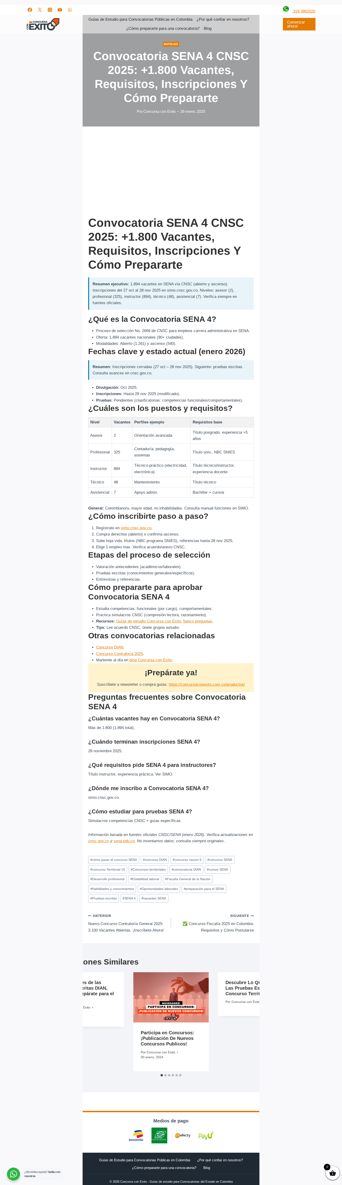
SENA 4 (129, 898)
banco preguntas (197, 621)
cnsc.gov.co (98, 841)
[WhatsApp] (70, 9)
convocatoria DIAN (186, 869)
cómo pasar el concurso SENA (113, 860)
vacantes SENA (153, 898)
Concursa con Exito (159, 111)
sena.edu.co (124, 841)
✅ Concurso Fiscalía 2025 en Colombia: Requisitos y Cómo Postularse (218, 923)
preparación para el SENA (204, 889)
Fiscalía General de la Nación (187, 879)
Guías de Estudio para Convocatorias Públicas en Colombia (140, 19)
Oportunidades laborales (159, 889)
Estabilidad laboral (144, 879)
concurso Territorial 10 (107, 869)
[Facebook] (30, 9)
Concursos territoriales (148, 869)
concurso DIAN (155, 860)
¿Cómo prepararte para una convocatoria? (163, 28)
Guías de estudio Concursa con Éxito (148, 621)
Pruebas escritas (103, 898)
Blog (207, 28)
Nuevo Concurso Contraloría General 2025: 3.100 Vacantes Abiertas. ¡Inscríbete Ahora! (126, 923)
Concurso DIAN (109, 647)
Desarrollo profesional (107, 879)
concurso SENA (219, 860)
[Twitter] (40, 9)
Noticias (171, 44)
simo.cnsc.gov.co (136, 528)
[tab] (162, 1075)
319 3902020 (303, 11)
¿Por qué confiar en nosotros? (223, 19)
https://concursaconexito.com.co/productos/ (207, 684)
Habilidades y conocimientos (112, 889)
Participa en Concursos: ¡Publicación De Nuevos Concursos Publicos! (167, 1038)
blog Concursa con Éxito (150, 660)
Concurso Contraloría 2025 (119, 654)
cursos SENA (217, 869)
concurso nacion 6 (187, 860)
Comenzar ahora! (296, 24)
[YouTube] (60, 9)
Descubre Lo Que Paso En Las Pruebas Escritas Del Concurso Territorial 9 (254, 988)
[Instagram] (50, 9)
